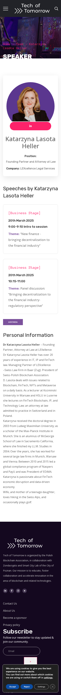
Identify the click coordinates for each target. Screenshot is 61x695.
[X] (24, 591)
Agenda (13, 322)
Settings (41, 686)
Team (20, 44)
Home (7, 44)
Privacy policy (11, 625)
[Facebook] (11, 591)
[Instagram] (18, 591)
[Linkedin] (5, 591)
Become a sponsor (15, 618)
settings (48, 677)
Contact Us (10, 603)
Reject (26, 686)
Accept (12, 686)
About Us (9, 610)
